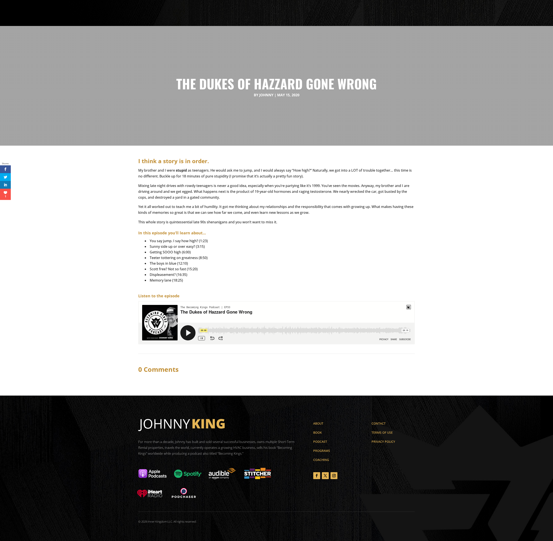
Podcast (247, 13)
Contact (285, 13)
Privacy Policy (383, 442)
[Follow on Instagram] (334, 475)
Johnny (266, 95)
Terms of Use (382, 432)
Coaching (266, 13)
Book (211, 13)
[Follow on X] (325, 475)
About (197, 13)
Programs (228, 13)
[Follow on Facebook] (316, 475)
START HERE (524, 12)
